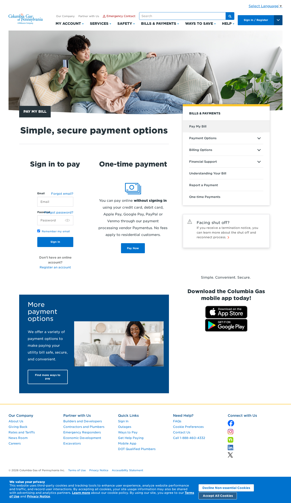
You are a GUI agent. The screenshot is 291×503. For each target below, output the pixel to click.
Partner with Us (88, 16)
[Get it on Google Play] (226, 325)
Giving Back (18, 426)
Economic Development (82, 438)
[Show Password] (67, 220)
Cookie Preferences (188, 426)
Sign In (123, 421)
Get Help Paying (131, 438)
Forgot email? (62, 193)
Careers (15, 443)
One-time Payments (204, 197)
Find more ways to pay (47, 376)
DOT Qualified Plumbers (137, 449)
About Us (16, 421)
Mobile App (127, 443)
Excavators (72, 443)
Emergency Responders (82, 432)
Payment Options (202, 138)
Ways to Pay (128, 432)
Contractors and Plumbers (83, 426)
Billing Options (200, 150)
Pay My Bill (197, 126)
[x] (231, 422)
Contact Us (181, 432)
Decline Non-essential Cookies (226, 488)
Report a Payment (203, 185)
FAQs (177, 421)
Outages (124, 426)
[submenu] (259, 138)
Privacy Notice (38, 496)
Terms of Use (77, 470)
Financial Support (203, 161)
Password (43, 212)
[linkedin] (230, 454)
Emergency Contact (120, 16)
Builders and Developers (82, 421)
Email (41, 193)
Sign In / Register (256, 20)
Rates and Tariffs (22, 432)
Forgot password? (58, 212)
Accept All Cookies (218, 495)
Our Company (65, 16)
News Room (18, 438)
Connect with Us (242, 416)
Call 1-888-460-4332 (189, 438)
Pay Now (133, 248)
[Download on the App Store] (226, 312)
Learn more (81, 492)
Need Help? (183, 416)
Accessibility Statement (127, 470)
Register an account (55, 267)
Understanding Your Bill (207, 173)
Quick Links (128, 416)
